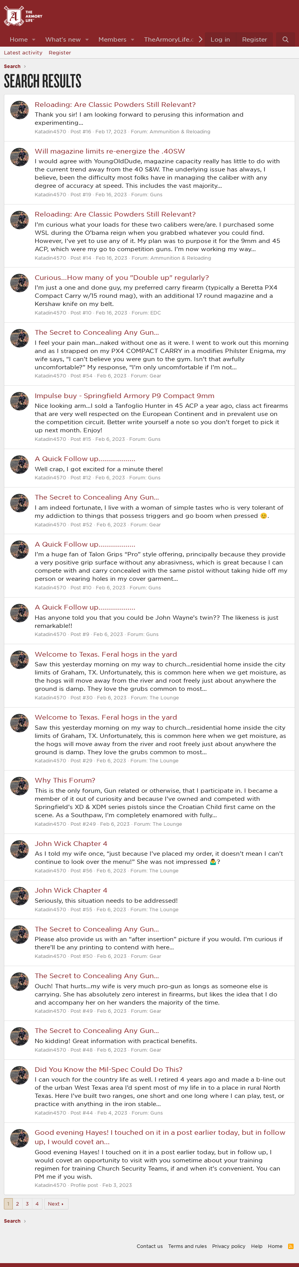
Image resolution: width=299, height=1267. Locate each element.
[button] (33, 39)
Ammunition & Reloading (180, 131)
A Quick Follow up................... (85, 458)
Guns (156, 194)
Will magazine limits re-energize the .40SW (110, 151)
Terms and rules (187, 1246)
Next (54, 1204)
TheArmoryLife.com (174, 39)
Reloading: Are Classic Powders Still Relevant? (115, 104)
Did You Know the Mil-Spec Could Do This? (109, 1069)
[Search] (285, 39)
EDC (155, 312)
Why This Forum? (65, 780)
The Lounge (164, 697)
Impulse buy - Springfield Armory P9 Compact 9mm (125, 395)
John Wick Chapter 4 (71, 843)
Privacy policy (229, 1246)
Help (256, 1246)
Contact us (150, 1246)
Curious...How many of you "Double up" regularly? (122, 277)
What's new (63, 39)
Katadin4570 (50, 131)
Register (60, 52)
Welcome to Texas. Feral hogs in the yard (106, 654)
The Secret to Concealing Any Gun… (97, 332)
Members (112, 39)
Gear (155, 375)
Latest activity (23, 52)
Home (19, 39)
